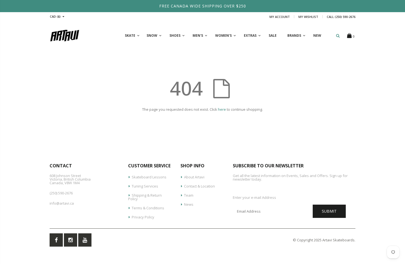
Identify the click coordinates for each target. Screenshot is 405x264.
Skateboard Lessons (149, 177)
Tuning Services (145, 186)
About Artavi (194, 177)
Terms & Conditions (148, 207)
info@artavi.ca (62, 203)
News (188, 204)
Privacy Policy (143, 217)
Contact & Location (199, 186)
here (222, 109)
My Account (279, 17)
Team (188, 195)
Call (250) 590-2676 (341, 17)
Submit (329, 211)
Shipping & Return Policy (145, 197)
